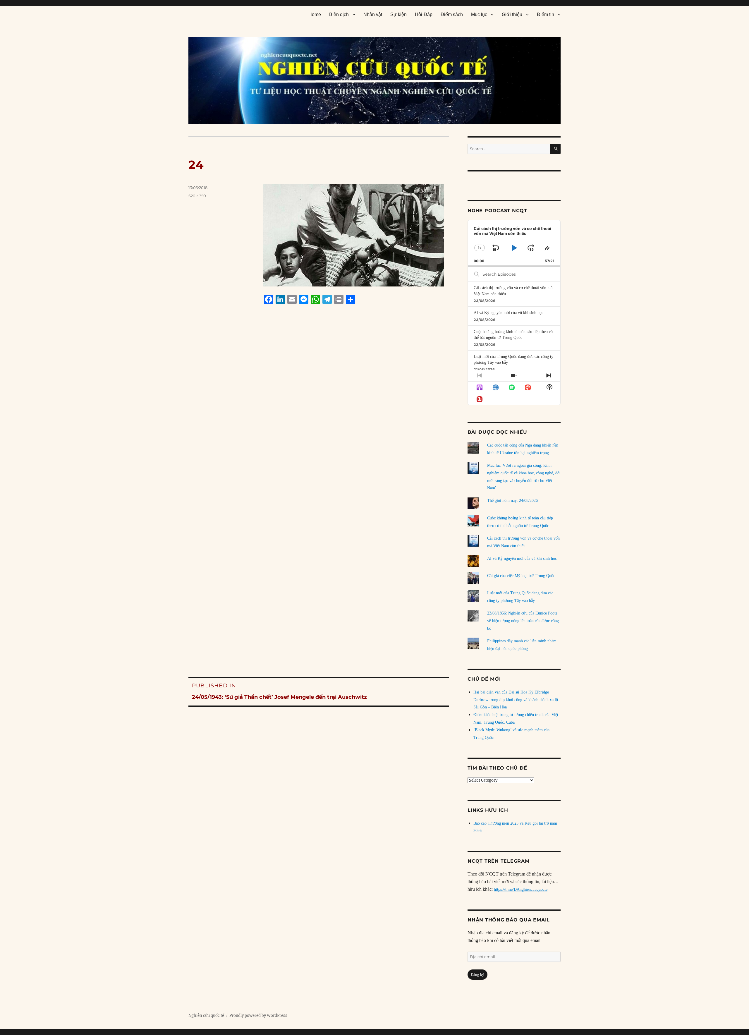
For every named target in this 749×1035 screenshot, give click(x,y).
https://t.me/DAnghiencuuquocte (520, 889)
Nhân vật (372, 14)
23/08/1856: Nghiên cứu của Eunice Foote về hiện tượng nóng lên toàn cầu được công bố (523, 621)
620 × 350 (197, 195)
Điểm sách (452, 14)
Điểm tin (545, 14)
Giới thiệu (512, 14)
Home (314, 14)
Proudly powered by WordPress (258, 1015)
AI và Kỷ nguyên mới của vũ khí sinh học (508, 312)
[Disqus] (318, 420)
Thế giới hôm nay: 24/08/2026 (512, 500)
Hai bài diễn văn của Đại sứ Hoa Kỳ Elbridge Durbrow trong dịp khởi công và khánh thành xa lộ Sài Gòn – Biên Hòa (515, 700)
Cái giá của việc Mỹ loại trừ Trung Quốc (521, 576)
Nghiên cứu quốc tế (206, 1015)
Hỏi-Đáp (423, 14)
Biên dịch (339, 14)
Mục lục (479, 14)
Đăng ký (477, 974)
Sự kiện (398, 14)
